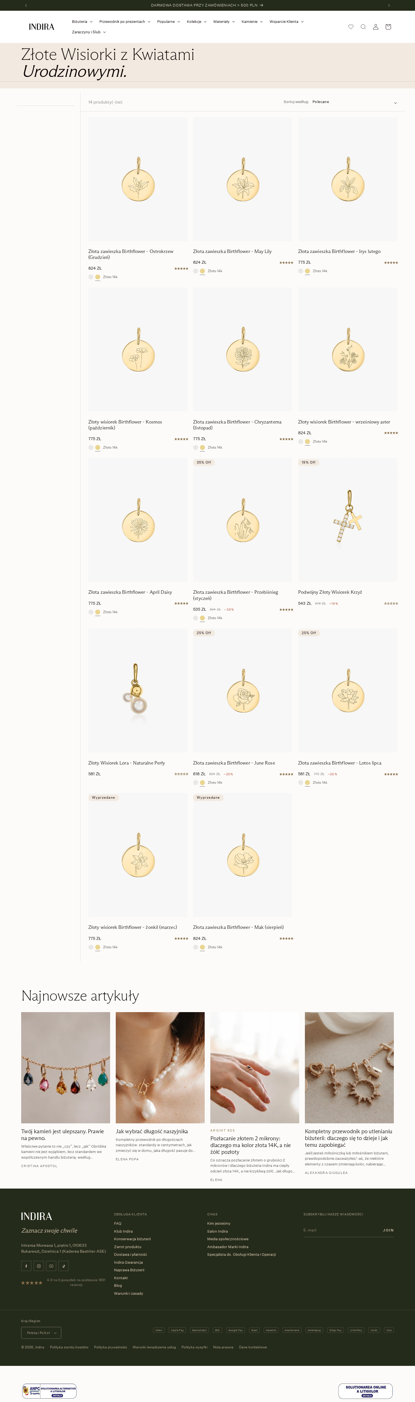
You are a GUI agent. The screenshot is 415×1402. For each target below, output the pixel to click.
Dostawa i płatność (130, 1254)
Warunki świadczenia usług (154, 1347)
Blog (118, 1285)
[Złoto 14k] (97, 276)
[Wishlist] (351, 27)
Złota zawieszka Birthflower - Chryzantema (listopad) (237, 425)
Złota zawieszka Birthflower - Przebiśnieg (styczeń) (235, 595)
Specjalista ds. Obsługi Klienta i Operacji (241, 1254)
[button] (81, 21)
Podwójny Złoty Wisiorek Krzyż (330, 592)
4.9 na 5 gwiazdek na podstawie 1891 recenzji (76, 1282)
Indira (39, 1347)
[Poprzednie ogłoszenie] (26, 5)
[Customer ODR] (365, 1398)
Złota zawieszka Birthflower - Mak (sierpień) (238, 927)
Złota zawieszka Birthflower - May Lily (232, 251)
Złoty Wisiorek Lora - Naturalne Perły (126, 763)
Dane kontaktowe (253, 1347)
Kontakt (121, 1278)
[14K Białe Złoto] (90, 276)
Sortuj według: (296, 101)
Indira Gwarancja (128, 1262)
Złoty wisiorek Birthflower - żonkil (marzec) (132, 927)
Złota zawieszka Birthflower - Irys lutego (339, 251)
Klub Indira (123, 1231)
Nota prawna (223, 1347)
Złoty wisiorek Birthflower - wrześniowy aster (344, 422)
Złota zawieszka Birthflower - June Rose (234, 763)
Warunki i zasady (128, 1293)
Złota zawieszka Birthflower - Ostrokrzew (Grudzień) (130, 254)
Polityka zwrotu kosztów (69, 1347)
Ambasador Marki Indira (227, 1246)
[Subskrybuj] (388, 1230)
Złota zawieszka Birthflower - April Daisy (130, 592)
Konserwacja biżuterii (132, 1239)
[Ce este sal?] (49, 1398)
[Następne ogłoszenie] (389, 5)
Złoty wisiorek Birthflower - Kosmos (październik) (125, 425)
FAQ (117, 1223)
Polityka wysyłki (194, 1347)
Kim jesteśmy (218, 1223)
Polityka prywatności (110, 1347)
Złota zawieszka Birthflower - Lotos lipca (340, 763)
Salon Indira (217, 1231)
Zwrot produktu (127, 1246)
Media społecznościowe (227, 1239)
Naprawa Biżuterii (129, 1270)
